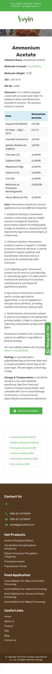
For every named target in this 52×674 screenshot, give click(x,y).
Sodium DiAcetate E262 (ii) (25, 442)
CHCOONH (34, 66)
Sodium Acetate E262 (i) (23, 437)
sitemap (39, 659)
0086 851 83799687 (20, 519)
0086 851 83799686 (20, 513)
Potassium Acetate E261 (23, 448)
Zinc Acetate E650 (20, 464)
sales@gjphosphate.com (31, 6)
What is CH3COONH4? (16, 350)
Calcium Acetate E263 (22, 453)
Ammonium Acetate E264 (24, 458)
